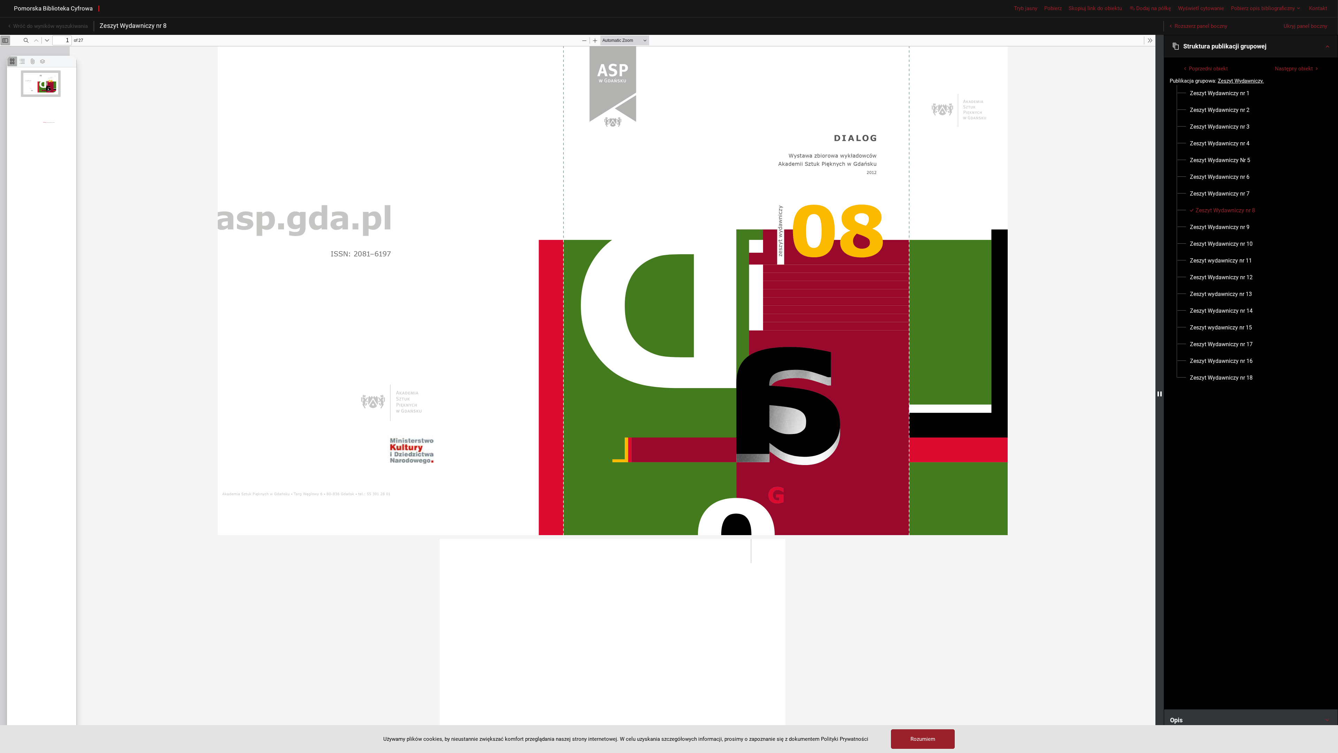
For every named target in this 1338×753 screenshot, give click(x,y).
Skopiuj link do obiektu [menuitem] (1095, 8)
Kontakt (1318, 8)
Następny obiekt (1294, 69)
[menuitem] (1219, 93)
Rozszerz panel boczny (1201, 26)
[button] (1251, 46)
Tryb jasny (1025, 8)
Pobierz (1053, 8)
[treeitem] (1251, 93)
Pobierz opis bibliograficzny (1263, 8)
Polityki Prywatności (844, 739)
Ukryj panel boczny (1305, 26)
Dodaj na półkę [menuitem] (1153, 8)
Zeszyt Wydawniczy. (1241, 81)
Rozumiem (922, 739)
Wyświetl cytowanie (1201, 8)
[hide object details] (1159, 394)
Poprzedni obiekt (1208, 69)
